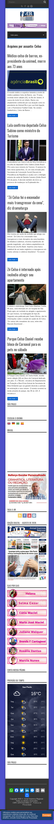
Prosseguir (47, 815)
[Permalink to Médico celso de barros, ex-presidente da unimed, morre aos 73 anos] (27, 91)
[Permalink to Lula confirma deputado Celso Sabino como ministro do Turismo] (27, 160)
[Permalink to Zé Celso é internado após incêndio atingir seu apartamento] (27, 304)
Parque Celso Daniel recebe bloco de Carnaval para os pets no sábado (25, 344)
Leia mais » (12, 115)
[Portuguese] (18, 424)
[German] (14, 424)
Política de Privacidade (29, 818)
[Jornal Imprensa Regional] (27, 19)
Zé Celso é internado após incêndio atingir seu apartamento (24, 275)
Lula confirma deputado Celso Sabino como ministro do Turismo (26, 130)
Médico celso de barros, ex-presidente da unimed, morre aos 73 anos (26, 61)
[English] (9, 424)
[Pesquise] (45, 2)
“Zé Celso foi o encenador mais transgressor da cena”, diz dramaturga (25, 203)
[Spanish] (23, 424)
